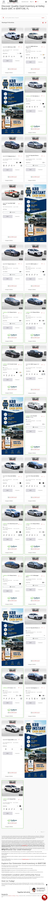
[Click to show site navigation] (46, 2)
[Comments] (21, 56)
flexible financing (25, 859)
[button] (22, 36)
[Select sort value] (45, 22)
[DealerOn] (5, 894)
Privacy (17, 895)
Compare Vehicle (9, 72)
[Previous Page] (35, 832)
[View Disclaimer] (14, 56)
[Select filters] (43, 22)
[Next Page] (38, 832)
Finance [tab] (17, 60)
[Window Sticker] (44, 374)
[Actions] (21, 47)
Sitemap (13, 895)
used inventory (25, 845)
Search (43, 17)
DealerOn (10, 895)
